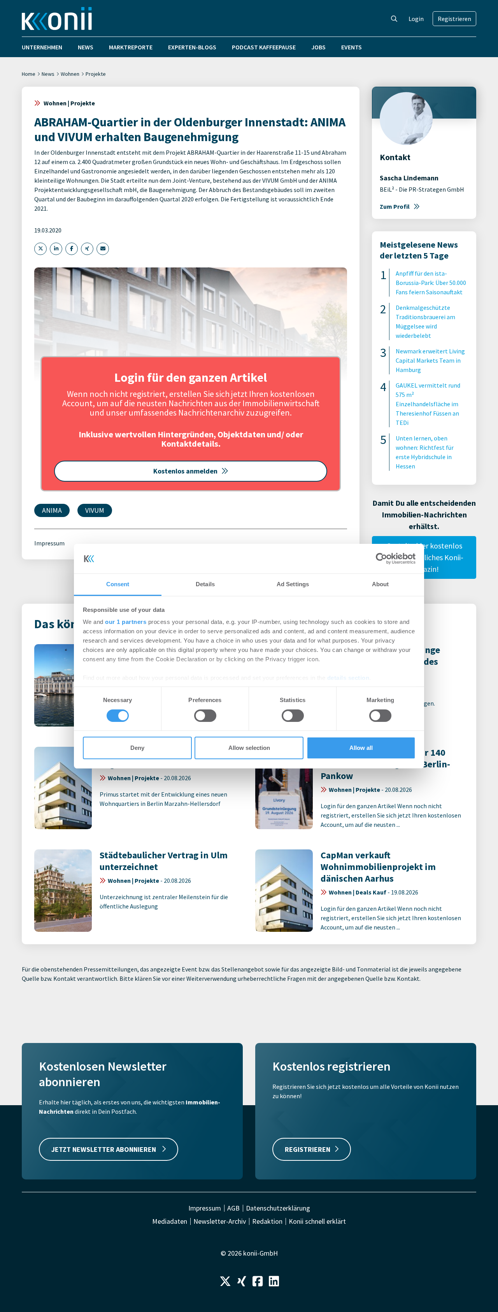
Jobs (318, 47)
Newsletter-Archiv (219, 1221)
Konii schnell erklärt (317, 1221)
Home (28, 73)
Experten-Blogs (192, 47)
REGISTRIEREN (307, 1149)
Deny (137, 747)
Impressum (49, 543)
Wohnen (70, 73)
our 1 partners (125, 621)
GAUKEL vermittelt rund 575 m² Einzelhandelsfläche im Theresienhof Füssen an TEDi (428, 403)
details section (348, 677)
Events (351, 47)
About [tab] (380, 584)
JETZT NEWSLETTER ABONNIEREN (104, 1149)
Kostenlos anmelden (185, 470)
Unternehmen (42, 47)
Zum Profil (395, 206)
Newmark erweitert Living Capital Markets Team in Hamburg (430, 360)
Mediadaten (169, 1221)
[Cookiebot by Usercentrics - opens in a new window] (381, 558)
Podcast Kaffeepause (264, 47)
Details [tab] (205, 584)
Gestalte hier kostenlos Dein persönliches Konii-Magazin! (424, 557)
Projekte (96, 73)
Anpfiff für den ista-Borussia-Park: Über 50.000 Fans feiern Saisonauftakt (431, 282)
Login (416, 19)
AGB (233, 1208)
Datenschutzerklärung (278, 1208)
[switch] (205, 715)
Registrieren (454, 19)
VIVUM (94, 510)
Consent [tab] (118, 584)
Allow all (361, 747)
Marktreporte (131, 47)
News (85, 47)
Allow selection (249, 747)
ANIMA (52, 510)
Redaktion (267, 1221)
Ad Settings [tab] (293, 584)
